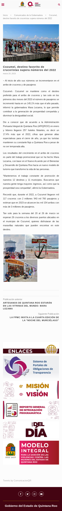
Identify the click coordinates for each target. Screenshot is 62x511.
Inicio (5, 15)
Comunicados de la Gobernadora (28, 15)
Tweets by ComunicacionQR (17, 480)
